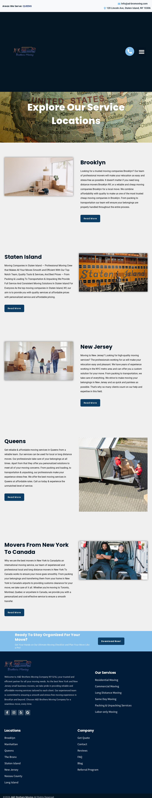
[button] (141, 51)
